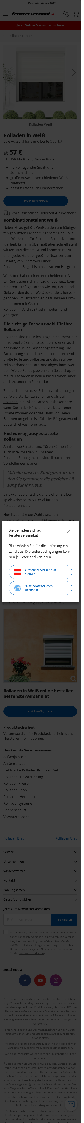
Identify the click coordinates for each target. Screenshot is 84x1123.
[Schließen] (69, 531)
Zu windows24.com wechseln (39, 588)
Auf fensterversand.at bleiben (40, 572)
